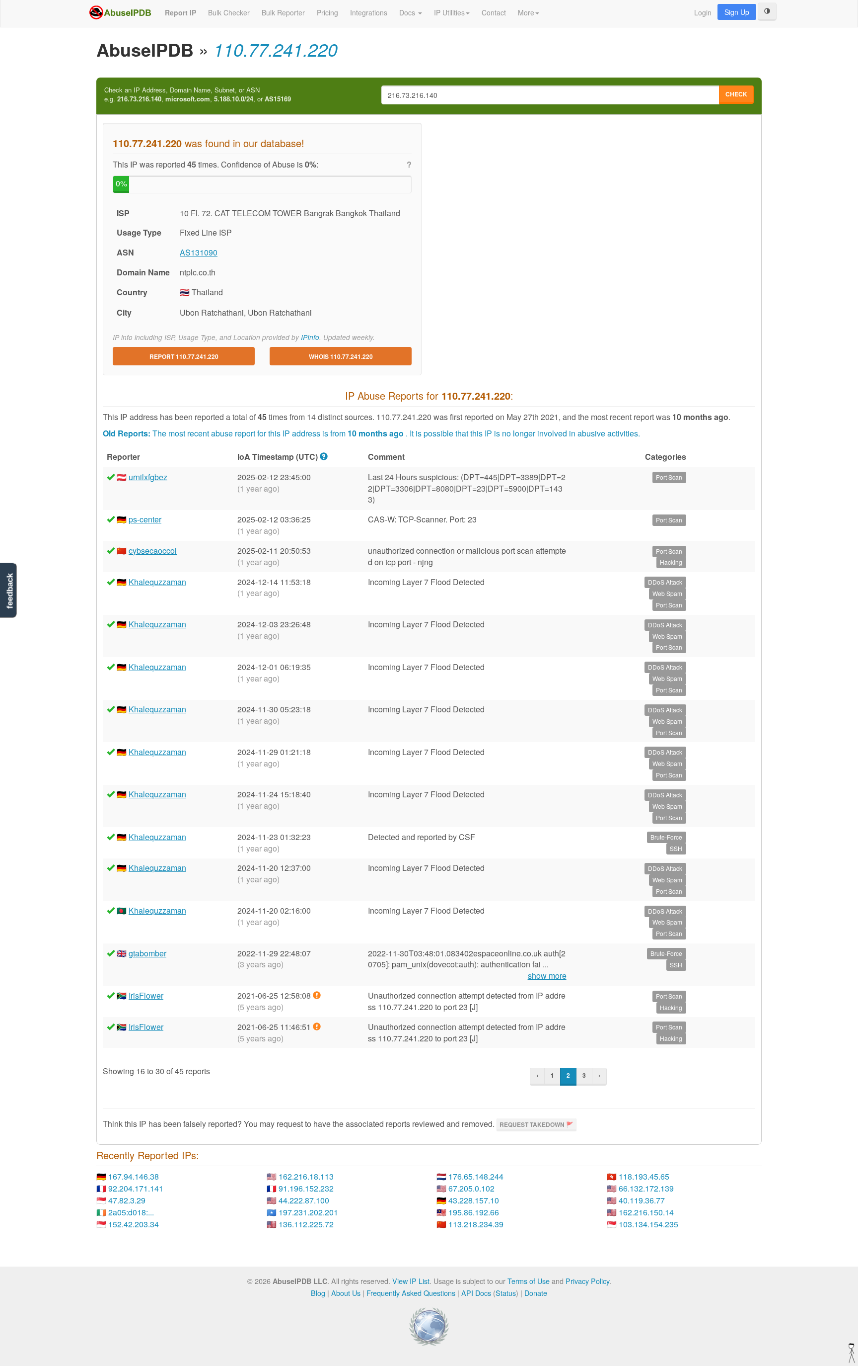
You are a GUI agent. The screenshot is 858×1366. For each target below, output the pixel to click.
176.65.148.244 (475, 1176)
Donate (535, 1292)
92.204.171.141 (135, 1188)
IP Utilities (449, 12)
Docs (408, 12)
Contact (494, 12)
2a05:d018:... (131, 1212)
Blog (318, 1292)
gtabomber (147, 953)
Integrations (368, 12)
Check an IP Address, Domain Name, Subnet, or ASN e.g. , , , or (197, 94)
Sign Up (736, 12)
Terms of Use (528, 1281)
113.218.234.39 (475, 1224)
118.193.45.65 (644, 1176)
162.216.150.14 (646, 1212)
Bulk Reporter (283, 12)
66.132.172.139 (646, 1188)
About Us (345, 1292)
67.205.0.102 (471, 1188)
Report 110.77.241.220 (183, 356)
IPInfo (310, 337)
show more (547, 975)
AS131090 (198, 252)
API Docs (476, 1292)
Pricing (327, 12)
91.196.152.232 (306, 1188)
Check (736, 93)
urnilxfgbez (148, 477)
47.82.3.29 (126, 1200)
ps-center (145, 519)
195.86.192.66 (473, 1212)
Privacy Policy (587, 1281)
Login (703, 12)
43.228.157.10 (473, 1200)
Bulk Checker (229, 12)
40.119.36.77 (642, 1200)
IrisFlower (146, 995)
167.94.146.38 (133, 1176)
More (526, 12)
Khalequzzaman (157, 582)
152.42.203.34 (133, 1224)
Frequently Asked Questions (410, 1292)
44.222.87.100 (304, 1200)
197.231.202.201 (308, 1212)
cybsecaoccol (153, 550)
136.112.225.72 (306, 1224)
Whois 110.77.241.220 (341, 356)
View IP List (410, 1281)
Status (506, 1292)
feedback (9, 590)
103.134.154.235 (648, 1224)
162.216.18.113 (306, 1176)
